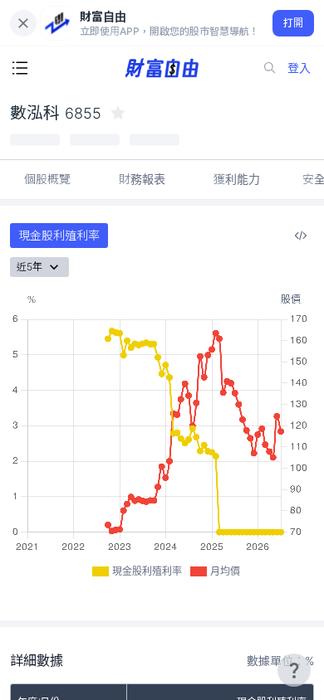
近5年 (29, 266)
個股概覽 (47, 179)
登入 (299, 68)
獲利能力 (237, 179)
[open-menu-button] (20, 68)
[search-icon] (270, 68)
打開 (293, 23)
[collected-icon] (118, 113)
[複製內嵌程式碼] (300, 235)
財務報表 (142, 179)
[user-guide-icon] (294, 670)
